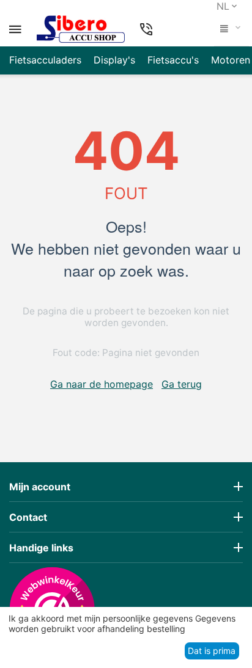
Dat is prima (211, 650)
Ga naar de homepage (101, 384)
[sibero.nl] (81, 29)
